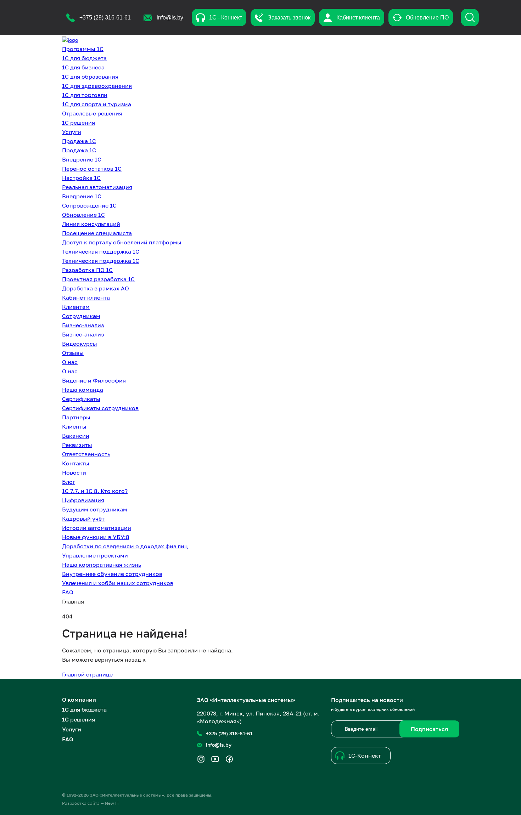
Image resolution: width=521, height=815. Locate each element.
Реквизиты (77, 444)
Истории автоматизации (96, 527)
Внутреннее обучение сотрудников (112, 573)
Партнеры (76, 417)
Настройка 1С (81, 177)
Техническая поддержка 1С (100, 251)
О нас (70, 362)
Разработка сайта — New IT (90, 803)
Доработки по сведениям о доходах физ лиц (125, 546)
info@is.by (218, 744)
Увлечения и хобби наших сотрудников (117, 583)
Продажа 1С (79, 141)
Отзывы (73, 352)
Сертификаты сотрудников (100, 408)
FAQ (67, 592)
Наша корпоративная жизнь (101, 564)
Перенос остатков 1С (92, 168)
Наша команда (82, 389)
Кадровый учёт (83, 518)
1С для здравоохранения (97, 85)
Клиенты (74, 426)
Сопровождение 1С (89, 205)
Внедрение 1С (81, 159)
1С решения (78, 122)
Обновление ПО (427, 18)
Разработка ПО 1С (87, 269)
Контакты (75, 463)
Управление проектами (95, 555)
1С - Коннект (225, 18)
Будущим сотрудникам (94, 509)
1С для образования (90, 76)
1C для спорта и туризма (96, 104)
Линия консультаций (91, 223)
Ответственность (86, 454)
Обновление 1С (83, 214)
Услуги (71, 131)
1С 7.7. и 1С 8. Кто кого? (95, 490)
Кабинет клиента (358, 18)
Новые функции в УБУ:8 (95, 536)
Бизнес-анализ (83, 325)
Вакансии (75, 435)
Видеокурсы (79, 343)
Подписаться (429, 728)
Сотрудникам (81, 315)
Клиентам (76, 306)
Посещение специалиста (97, 233)
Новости (74, 472)
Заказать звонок (289, 18)
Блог (68, 481)
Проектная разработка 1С (98, 279)
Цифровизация (83, 500)
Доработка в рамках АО (95, 288)
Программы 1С (82, 48)
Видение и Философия (94, 380)
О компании (79, 699)
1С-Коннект (364, 755)
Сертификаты (81, 398)
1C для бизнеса (83, 67)
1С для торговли (84, 94)
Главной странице (87, 674)
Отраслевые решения (92, 113)
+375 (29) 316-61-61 (229, 733)
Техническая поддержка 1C (100, 260)
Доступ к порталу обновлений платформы (121, 242)
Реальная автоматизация (97, 187)
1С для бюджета (84, 58)
